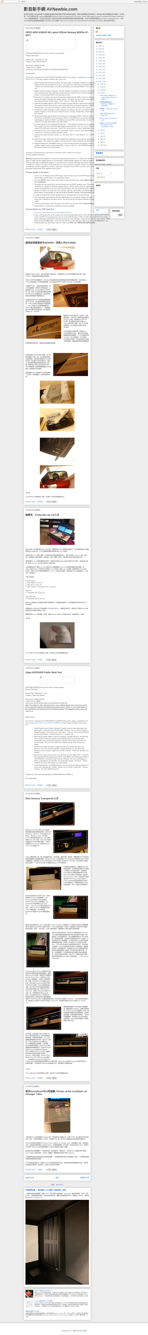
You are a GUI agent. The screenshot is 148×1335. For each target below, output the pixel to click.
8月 (101, 130)
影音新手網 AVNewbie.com (50, 9)
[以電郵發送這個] (47, 229)
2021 (100, 52)
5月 (101, 139)
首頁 (57, 1178)
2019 (100, 58)
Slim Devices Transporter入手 (42, 798)
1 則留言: (40, 660)
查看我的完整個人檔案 (103, 35)
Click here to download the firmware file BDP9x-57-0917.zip (53, 212)
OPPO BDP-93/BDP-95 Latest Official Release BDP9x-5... (108, 97)
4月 (101, 142)
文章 (100, 173)
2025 (100, 46)
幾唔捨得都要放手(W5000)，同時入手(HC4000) (50, 242)
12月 (102, 84)
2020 (100, 55)
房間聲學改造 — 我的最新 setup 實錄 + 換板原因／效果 (45, 1190)
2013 (100, 75)
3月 (101, 145)
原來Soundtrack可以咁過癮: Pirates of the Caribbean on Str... (108, 125)
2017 (100, 64)
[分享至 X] (51, 229)
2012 (100, 78)
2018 (100, 61)
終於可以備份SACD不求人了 (43, 1290)
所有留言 (101, 177)
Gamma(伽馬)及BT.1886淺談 (43, 1301)
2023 (100, 49)
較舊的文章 (84, 1178)
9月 (101, 93)
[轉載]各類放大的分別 (32, 1311)
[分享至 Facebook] (54, 229)
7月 (101, 133)
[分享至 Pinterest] (56, 229)
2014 (100, 72)
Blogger (80, 1331)
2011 (100, 81)
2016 (100, 67)
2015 (100, 69)
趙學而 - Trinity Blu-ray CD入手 (42, 515)
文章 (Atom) (59, 1184)
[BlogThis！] (49, 229)
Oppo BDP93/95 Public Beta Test (43, 672)
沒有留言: (40, 229)
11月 (102, 87)
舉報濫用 (99, 153)
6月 (101, 136)
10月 (102, 90)
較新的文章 (29, 1178)
